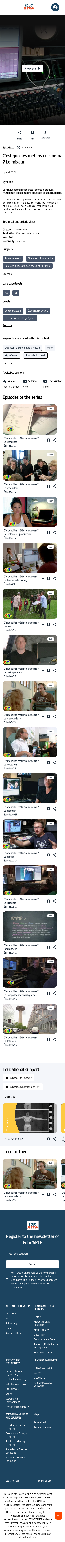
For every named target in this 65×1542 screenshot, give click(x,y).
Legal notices (12, 1480)
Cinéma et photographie (40, 258)
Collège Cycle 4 (13, 310)
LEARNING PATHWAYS (45, 1360)
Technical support (43, 1427)
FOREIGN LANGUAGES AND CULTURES (17, 1416)
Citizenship (39, 1377)
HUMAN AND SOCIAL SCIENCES (44, 1307)
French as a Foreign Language (16, 1426)
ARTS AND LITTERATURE (18, 1306)
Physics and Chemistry (17, 1407)
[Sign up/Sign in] (55, 7)
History (37, 1317)
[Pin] (48, 440)
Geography (40, 1334)
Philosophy (11, 1323)
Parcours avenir (13, 258)
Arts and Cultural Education (43, 1384)
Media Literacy (41, 1330)
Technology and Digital (18, 1379)
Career (37, 1373)
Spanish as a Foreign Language (16, 1451)
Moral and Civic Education (42, 1323)
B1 (16, 293)
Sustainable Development (13, 1400)
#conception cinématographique (22, 347)
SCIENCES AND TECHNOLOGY (13, 1362)
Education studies (43, 1352)
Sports (9, 1394)
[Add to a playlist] (44, 440)
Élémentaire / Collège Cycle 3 (20, 318)
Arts (8, 1318)
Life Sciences (12, 1389)
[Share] (54, 440)
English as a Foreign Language (16, 1443)
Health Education (43, 1368)
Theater (10, 1328)
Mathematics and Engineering (14, 1372)
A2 (6, 293)
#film (50, 347)
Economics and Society (46, 1339)
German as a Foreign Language (16, 1435)
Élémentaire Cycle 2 (38, 310)
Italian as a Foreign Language (15, 1459)
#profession (11, 355)
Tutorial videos (41, 1422)
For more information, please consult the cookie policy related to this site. (28, 1533)
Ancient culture (13, 1333)
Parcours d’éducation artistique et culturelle (27, 266)
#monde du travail (35, 355)
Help (36, 1414)
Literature (11, 1313)
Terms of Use (44, 1480)
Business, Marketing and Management (46, 1346)
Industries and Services (17, 1384)
